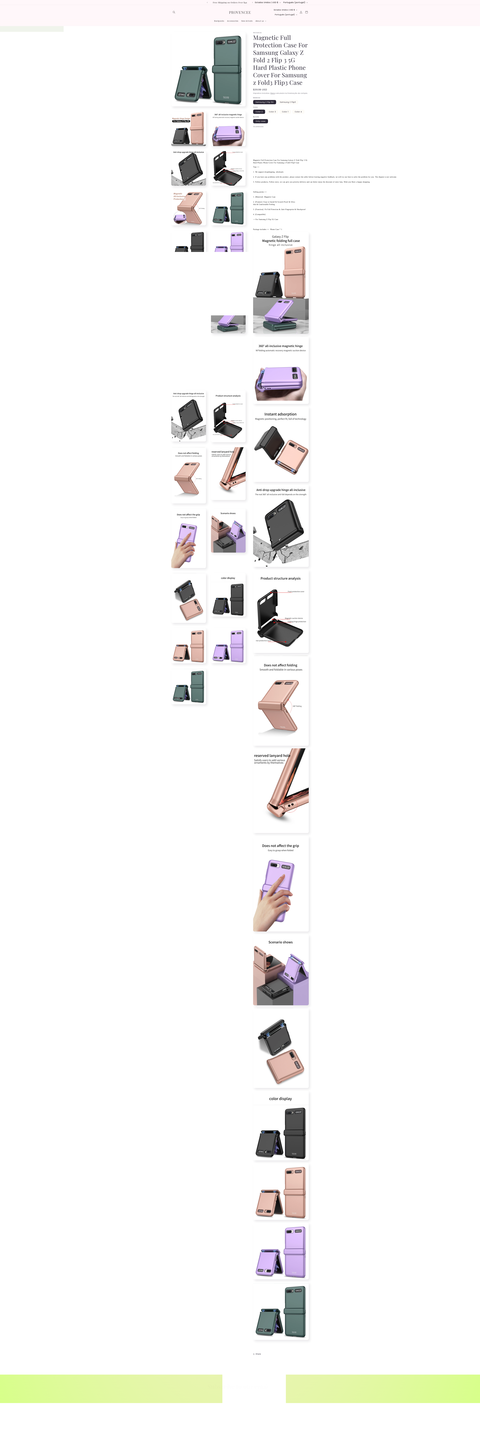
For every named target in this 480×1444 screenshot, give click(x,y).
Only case (261, 121)
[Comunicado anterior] (207, 2)
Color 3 (272, 111)
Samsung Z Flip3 (288, 102)
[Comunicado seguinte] (252, 2)
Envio (272, 93)
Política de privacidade (237, 1437)
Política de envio (272, 1437)
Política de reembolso (217, 1437)
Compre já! (280, 147)
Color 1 (285, 111)
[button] (174, 12)
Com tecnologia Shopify (196, 1437)
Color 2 (259, 111)
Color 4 (298, 111)
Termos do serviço (256, 1437)
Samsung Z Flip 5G (265, 102)
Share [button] (258, 1354)
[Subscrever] (259, 1399)
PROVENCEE (182, 1437)
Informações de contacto (291, 1437)
